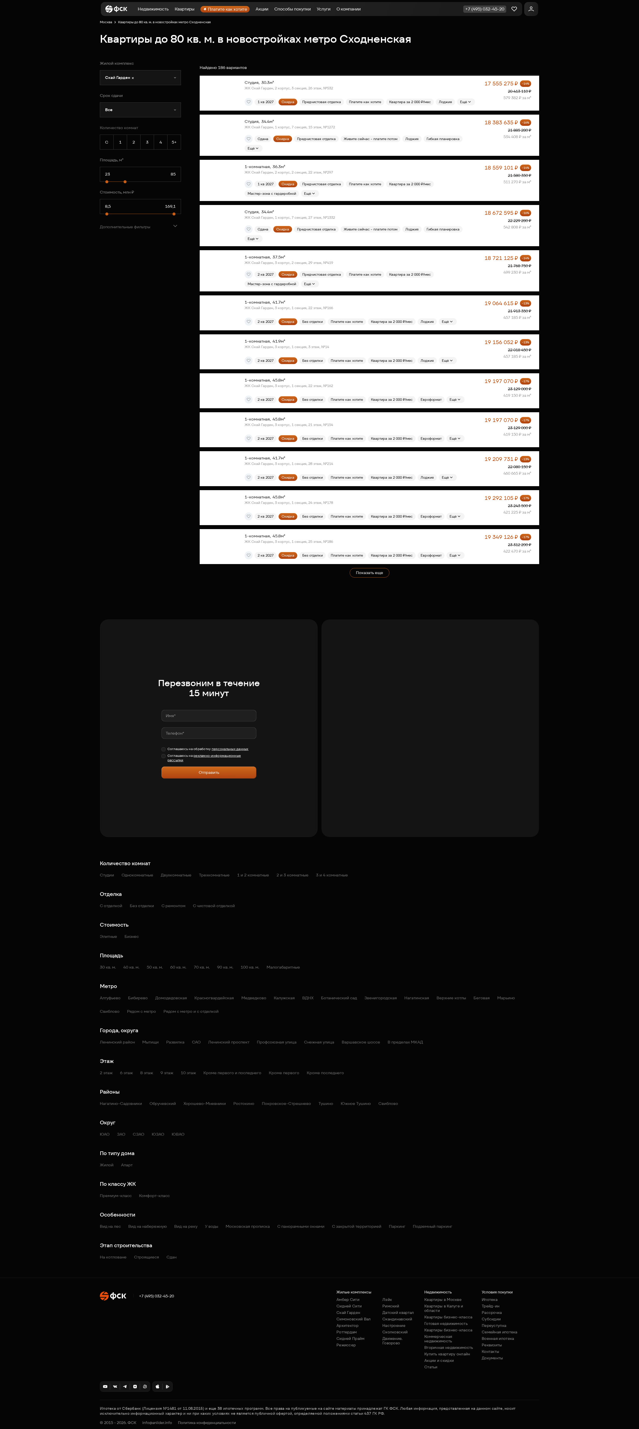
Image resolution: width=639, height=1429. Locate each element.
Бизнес (132, 936)
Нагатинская (416, 998)
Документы (492, 1358)
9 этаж (166, 1072)
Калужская (284, 998)
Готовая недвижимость (446, 1323)
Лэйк (387, 1299)
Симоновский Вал (353, 1319)
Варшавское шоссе (361, 1042)
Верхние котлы (451, 998)
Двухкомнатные (176, 875)
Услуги (323, 9)
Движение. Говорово (392, 1340)
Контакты (490, 1351)
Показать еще (369, 572)
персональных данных (230, 749)
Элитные (108, 936)
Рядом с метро (141, 1011)
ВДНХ (308, 998)
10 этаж (188, 1072)
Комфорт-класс (154, 1195)
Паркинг (397, 1226)
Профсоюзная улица (277, 1042)
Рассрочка (492, 1312)
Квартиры (184, 9)
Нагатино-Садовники (121, 1103)
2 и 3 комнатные (293, 875)
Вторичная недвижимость (448, 1347)
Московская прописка (248, 1226)
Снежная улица (319, 1042)
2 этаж (106, 1072)
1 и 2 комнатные (253, 875)
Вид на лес (110, 1226)
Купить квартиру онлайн (447, 1354)
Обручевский (163, 1103)
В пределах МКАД (405, 1042)
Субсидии (491, 1319)
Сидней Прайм (350, 1338)
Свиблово (110, 1011)
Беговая (482, 998)
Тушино (326, 1103)
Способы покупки (292, 9)
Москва (106, 22)
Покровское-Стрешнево (286, 1103)
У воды (211, 1226)
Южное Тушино (356, 1103)
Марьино (506, 998)
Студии (107, 875)
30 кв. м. (108, 967)
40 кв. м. (131, 967)
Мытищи (150, 1042)
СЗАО (138, 1134)
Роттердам (346, 1332)
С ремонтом (173, 905)
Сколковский (395, 1332)
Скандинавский (397, 1319)
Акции (262, 9)
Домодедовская (171, 998)
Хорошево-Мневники (204, 1103)
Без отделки (142, 905)
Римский (390, 1306)
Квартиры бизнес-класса (448, 1317)
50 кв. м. (155, 967)
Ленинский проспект (228, 1042)
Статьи (431, 1367)
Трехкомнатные (214, 875)
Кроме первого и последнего (232, 1072)
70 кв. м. (202, 967)
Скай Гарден (348, 1312)
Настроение (393, 1325)
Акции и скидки (439, 1360)
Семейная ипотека (499, 1332)
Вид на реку (185, 1226)
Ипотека (489, 1299)
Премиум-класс (116, 1195)
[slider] (106, 181)
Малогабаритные (283, 967)
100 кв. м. (250, 967)
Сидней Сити (349, 1306)
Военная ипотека (498, 1338)
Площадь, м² (111, 160)
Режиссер (346, 1345)
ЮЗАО (158, 1134)
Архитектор (347, 1325)
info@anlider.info (157, 1423)
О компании (348, 9)
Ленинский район (117, 1042)
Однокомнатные (137, 875)
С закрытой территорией (356, 1226)
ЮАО (105, 1134)
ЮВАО (178, 1134)
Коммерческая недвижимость (438, 1338)
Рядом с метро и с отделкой (191, 1011)
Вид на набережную (147, 1226)
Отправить (209, 772)
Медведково (253, 998)
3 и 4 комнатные (332, 875)
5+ (174, 142)
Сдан (171, 1257)
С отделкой (111, 905)
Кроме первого (284, 1072)
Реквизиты (492, 1345)
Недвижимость (153, 9)
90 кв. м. (225, 967)
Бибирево (138, 998)
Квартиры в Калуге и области (443, 1308)
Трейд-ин (490, 1306)
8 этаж (146, 1072)
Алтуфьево (110, 998)
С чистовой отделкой (214, 905)
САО (196, 1042)
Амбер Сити (347, 1299)
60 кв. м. (178, 967)
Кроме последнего (325, 1072)
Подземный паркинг (432, 1226)
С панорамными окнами (300, 1226)
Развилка (175, 1042)
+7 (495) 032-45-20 (156, 1296)
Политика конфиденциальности (207, 1423)
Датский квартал (398, 1312)
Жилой (107, 1165)
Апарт (127, 1165)
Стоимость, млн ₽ (117, 192)
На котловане (113, 1257)
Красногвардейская (214, 998)
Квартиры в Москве (443, 1299)
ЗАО (121, 1134)
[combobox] (140, 77)
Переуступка (494, 1325)
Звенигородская (380, 998)
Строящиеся (146, 1257)
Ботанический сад (339, 998)
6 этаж (126, 1072)
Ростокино (243, 1103)
